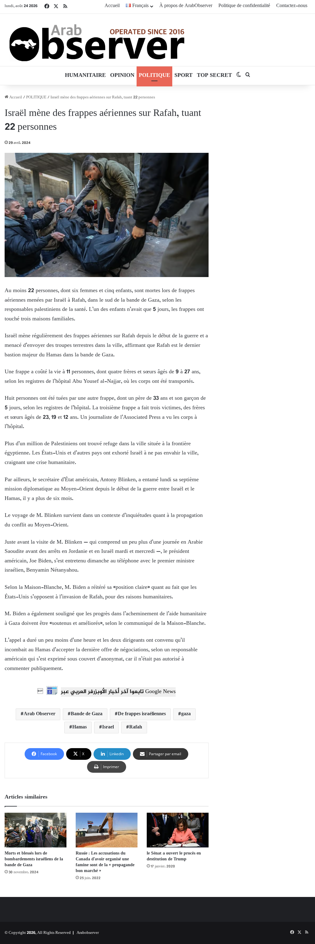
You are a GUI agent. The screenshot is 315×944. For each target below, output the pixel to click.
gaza (186, 714)
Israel (108, 727)
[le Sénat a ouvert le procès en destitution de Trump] (178, 830)
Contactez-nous (291, 6)
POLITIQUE (154, 75)
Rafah (135, 727)
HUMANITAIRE (85, 75)
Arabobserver (88, 933)
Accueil (112, 6)
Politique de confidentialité (244, 6)
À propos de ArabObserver (185, 6)
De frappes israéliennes (142, 714)
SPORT (183, 75)
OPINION (122, 75)
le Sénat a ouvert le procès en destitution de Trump (174, 856)
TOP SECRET (214, 75)
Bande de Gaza (86, 714)
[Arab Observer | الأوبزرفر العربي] (97, 40)
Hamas (79, 727)
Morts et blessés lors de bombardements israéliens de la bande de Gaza (34, 859)
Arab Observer (39, 714)
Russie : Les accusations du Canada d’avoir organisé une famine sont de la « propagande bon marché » (105, 862)
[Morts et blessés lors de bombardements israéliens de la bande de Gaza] (35, 830)
